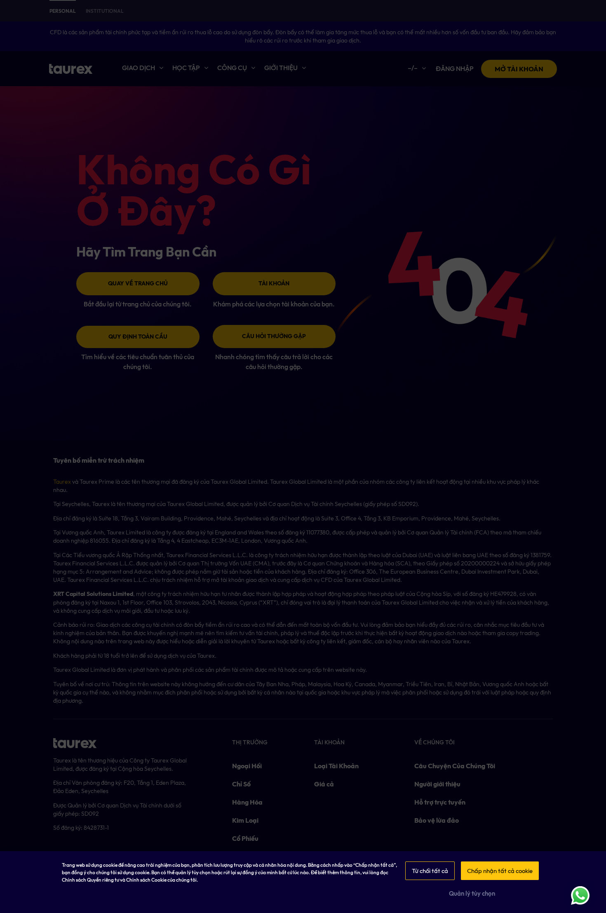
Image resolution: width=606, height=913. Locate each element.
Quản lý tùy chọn (472, 893)
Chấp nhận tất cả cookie (500, 870)
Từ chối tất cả (430, 870)
